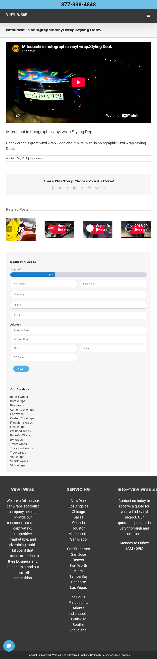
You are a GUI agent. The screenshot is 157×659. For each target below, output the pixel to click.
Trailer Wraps (18, 444)
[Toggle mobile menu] (149, 15)
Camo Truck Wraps (22, 409)
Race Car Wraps (20, 435)
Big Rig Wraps (19, 396)
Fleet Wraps (17, 426)
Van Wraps (17, 456)
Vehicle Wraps (19, 461)
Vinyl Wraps (17, 465)
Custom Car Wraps (22, 418)
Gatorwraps (108, 655)
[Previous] (9, 229)
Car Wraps (17, 414)
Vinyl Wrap (36, 158)
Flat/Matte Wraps (21, 422)
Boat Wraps (17, 401)
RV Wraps (16, 439)
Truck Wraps (18, 452)
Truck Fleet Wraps (21, 448)
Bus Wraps (17, 405)
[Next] (148, 229)
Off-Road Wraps (20, 431)
